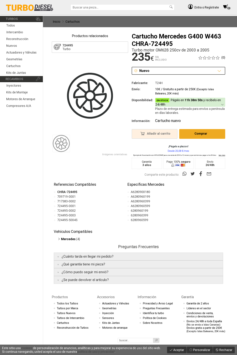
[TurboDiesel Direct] (29, 7)
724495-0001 (66, 206)
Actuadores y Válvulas (21, 52)
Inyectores (13, 85)
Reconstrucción (17, 39)
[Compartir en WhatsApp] (185, 174)
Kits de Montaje (17, 92)
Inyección (108, 313)
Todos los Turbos (67, 303)
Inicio (56, 21)
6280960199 (139, 210)
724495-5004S (67, 220)
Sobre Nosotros (152, 323)
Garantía (187, 297)
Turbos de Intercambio (70, 318)
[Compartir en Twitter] (193, 174)
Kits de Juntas (16, 72)
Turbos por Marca (67, 308)
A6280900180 (140, 192)
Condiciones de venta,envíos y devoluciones (200, 315)
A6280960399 (140, 201)
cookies (26, 348)
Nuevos (11, 45)
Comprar (201, 133)
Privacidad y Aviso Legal (158, 303)
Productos (60, 297)
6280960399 (139, 215)
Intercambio (14, 32)
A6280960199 (140, 196)
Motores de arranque (115, 327)
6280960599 (139, 220)
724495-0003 (66, 215)
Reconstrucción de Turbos (72, 327)
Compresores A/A (18, 106)
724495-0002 (66, 210)
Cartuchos (13, 66)
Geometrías (14, 59)
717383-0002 (66, 201)
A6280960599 (140, 206)
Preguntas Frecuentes (156, 308)
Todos (10, 25)
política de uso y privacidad (96, 351)
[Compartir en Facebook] (201, 174)
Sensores (108, 318)
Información (147, 297)
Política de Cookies (155, 318)
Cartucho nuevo (168, 121)
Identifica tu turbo (153, 313)
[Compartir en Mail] (209, 174)
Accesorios (106, 297)
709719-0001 (66, 196)
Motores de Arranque (20, 99)
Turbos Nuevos (66, 313)
